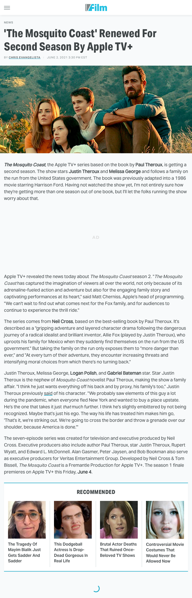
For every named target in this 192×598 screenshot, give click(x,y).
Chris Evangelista (24, 57)
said (48, 393)
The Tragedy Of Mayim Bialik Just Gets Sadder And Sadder (24, 553)
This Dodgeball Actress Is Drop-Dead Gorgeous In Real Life (71, 553)
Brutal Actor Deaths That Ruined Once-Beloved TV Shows (118, 550)
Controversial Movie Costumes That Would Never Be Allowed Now (165, 553)
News (8, 22)
